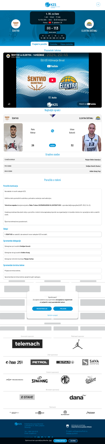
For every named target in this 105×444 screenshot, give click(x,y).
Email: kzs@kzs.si (30, 433)
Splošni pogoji (52, 315)
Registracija (42, 309)
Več (50, 440)
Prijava (63, 309)
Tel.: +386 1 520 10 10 (31, 431)
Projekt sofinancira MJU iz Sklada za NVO (76, 432)
